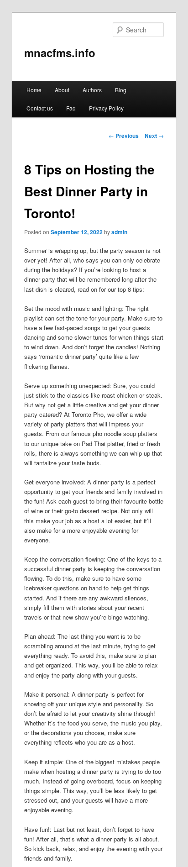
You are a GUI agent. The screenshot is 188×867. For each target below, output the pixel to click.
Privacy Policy (106, 108)
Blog (120, 90)
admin (119, 232)
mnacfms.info (59, 52)
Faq (71, 108)
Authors (92, 90)
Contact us (39, 108)
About (62, 90)
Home (34, 90)
